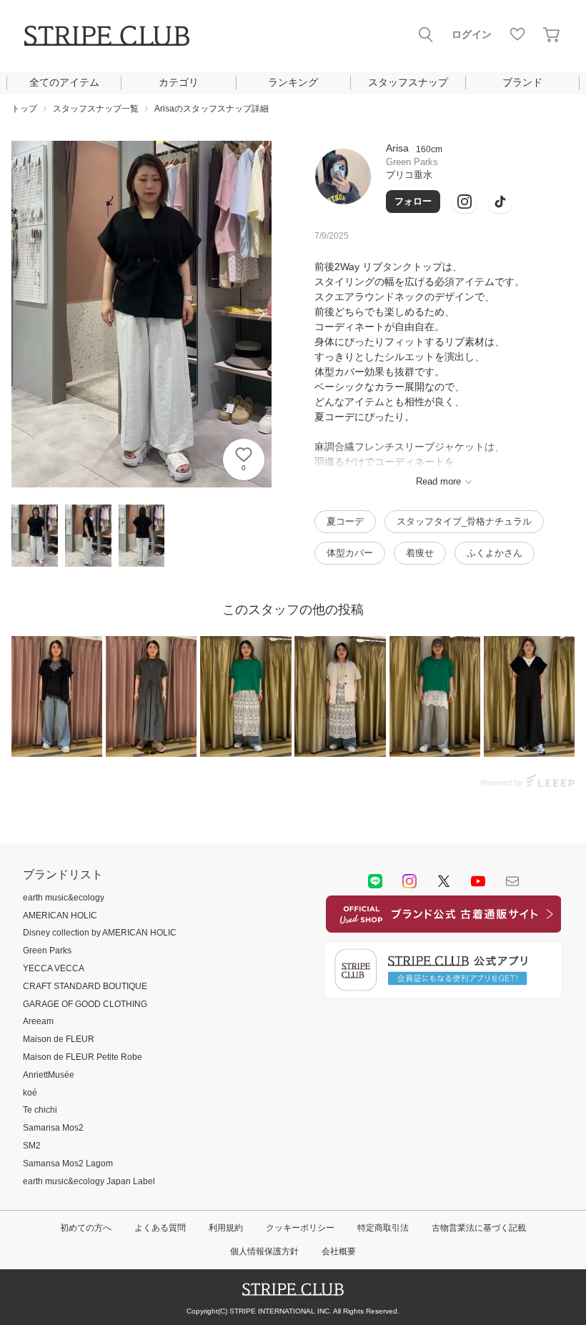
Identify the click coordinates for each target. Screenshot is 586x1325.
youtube (478, 881)
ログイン (472, 34)
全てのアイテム (64, 82)
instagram (409, 881)
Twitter (443, 881)
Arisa (397, 148)
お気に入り (517, 34)
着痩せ (420, 552)
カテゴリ (179, 82)
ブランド (522, 82)
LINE (375, 881)
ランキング (293, 82)
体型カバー (350, 552)
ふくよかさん (494, 552)
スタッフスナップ (408, 82)
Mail (512, 881)
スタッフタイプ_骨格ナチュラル (464, 521)
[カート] (551, 34)
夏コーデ (345, 521)
